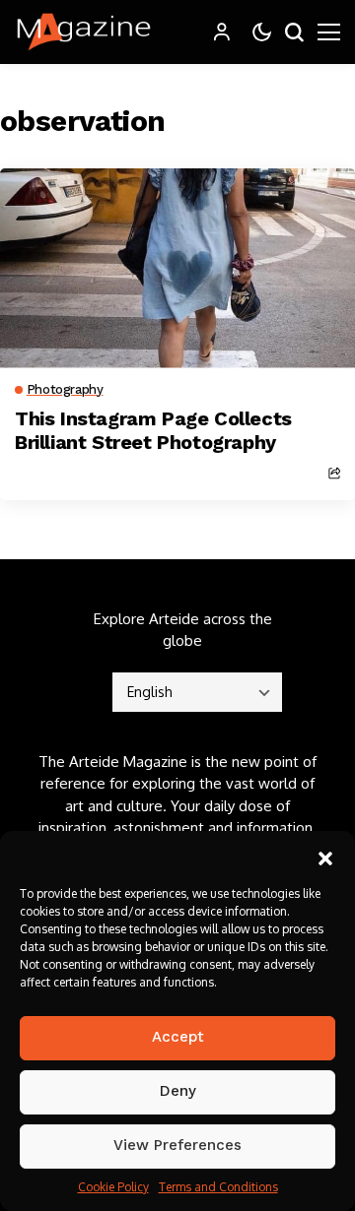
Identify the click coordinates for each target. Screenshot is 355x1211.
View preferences (177, 1145)
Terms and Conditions (218, 1186)
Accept (178, 1037)
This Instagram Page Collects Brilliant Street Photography (153, 430)
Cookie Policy (113, 1186)
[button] (325, 855)
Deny (178, 1091)
